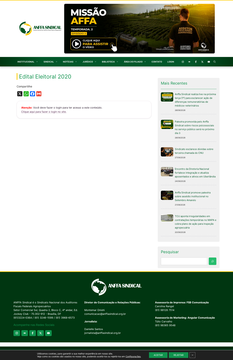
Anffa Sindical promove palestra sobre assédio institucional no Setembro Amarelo (192, 196)
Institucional (25, 61)
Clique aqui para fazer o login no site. (43, 111)
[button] (214, 61)
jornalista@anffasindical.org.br (102, 332)
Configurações (133, 356)
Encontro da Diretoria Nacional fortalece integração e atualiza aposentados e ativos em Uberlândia (195, 172)
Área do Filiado (133, 61)
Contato (157, 61)
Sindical (49, 61)
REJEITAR (179, 355)
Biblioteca (108, 61)
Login (170, 61)
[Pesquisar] (212, 261)
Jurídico (88, 61)
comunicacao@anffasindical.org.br (105, 313)
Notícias (68, 61)
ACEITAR (158, 355)
